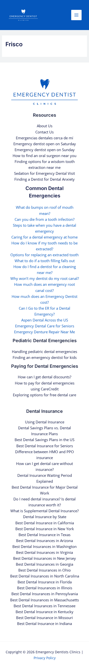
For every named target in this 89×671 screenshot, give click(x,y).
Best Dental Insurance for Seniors (44, 445)
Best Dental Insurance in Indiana (44, 623)
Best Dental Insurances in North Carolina (44, 576)
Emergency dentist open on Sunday (45, 149)
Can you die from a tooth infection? (44, 219)
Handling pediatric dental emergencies (44, 351)
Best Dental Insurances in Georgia (44, 564)
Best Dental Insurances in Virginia (44, 552)
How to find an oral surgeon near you (44, 155)
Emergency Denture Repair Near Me (44, 331)
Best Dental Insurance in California (44, 522)
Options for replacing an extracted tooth (44, 254)
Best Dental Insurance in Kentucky (44, 611)
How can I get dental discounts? (44, 376)
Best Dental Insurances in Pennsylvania (44, 593)
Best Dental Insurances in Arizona (44, 540)
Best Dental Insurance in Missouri (44, 617)
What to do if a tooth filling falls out (45, 260)
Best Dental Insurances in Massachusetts (44, 599)
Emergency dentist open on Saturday (44, 143)
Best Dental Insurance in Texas (44, 534)
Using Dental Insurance (44, 421)
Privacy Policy (45, 657)
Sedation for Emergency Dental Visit (44, 173)
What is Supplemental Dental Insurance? (44, 510)
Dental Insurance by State (44, 516)
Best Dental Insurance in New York (44, 528)
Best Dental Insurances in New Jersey (44, 558)
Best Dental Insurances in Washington (44, 546)
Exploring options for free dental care (44, 394)
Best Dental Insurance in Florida (45, 581)
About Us (44, 125)
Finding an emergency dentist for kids (45, 357)
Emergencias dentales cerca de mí (44, 137)
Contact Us (44, 131)
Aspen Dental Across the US (44, 320)
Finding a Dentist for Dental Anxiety (44, 179)
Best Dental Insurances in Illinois (44, 587)
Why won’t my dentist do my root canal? (44, 278)
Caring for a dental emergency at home (44, 237)
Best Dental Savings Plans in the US (44, 439)
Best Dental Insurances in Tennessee (44, 605)
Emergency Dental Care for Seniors (44, 325)
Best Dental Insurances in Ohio (44, 570)
